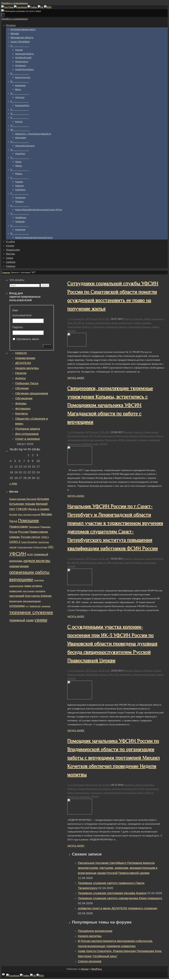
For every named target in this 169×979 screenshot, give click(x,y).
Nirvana (84, 969)
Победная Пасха (26, 383)
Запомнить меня (27, 339)
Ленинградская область (92, 562)
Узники (147, 319)
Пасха (13, 521)
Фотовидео (23, 408)
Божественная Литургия (22, 499)
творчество (35, 606)
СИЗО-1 (45, 537)
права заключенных (122, 323)
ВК (68, 562)
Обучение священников (31, 393)
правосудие (15, 591)
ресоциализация (32, 601)
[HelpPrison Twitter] (33, 7)
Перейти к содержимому (14, 3)
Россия (13, 531)
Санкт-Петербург (154, 558)
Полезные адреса (27, 428)
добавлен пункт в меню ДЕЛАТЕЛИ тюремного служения (117, 908)
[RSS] (47, 7)
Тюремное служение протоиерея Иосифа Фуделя (112, 893)
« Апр (13, 483)
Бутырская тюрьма (22, 504)
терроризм (45, 606)
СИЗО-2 (14, 541)
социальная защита (116, 327)
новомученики (19, 566)
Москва (46, 514)
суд (27, 606)
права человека (142, 323)
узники (155, 327)
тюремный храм (89, 444)
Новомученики (25, 358)
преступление (28, 591)
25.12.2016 (104, 785)
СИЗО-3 (148, 792)
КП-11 (81, 323)
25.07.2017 (104, 319)
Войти (47, 346)
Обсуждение (24, 398)
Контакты (21, 413)
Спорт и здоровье (27, 438)
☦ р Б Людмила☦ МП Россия (82, 319)
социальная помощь (139, 327)
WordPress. (96, 969)
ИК (90, 436)
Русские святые (30, 537)
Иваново (127, 670)
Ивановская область (97, 674)
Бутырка (43, 499)
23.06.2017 (104, 432)
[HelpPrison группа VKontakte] (41, 7)
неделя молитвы (36, 560)
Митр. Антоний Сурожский (29, 515)
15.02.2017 (104, 670)
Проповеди (34, 527)
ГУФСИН (21, 509)
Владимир (128, 785)
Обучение (138, 558)
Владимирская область (97, 788)
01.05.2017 (104, 558)
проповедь (125, 674)
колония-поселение (122, 788)
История (13, 514)
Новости (127, 319)
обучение (117, 562)
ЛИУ (109, 562)
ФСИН (30, 554)
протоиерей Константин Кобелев (30, 595)
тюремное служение (136, 440)
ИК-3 (111, 674)
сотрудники (98, 327)
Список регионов (89, 961)
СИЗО (121, 440)
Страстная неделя (25, 547)
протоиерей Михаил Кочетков (119, 792)
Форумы (20, 403)
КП (75, 323)
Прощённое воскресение (95, 931)
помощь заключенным (97, 323)
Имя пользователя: (22, 313)
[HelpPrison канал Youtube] (7, 7)
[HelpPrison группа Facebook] (21, 7)
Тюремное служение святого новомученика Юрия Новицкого (120, 898)
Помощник (110, 440)
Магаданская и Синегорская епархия (118, 436)
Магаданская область (151, 436)
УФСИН (71, 331)
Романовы (45, 527)
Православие (18, 526)
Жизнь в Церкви (75, 674)
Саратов (137, 319)
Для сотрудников (27, 434)
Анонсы (20, 378)
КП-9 (141, 788)
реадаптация (15, 601)
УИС (51, 547)
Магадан (127, 432)
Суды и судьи (40, 547)
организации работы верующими (85, 440)
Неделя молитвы (144, 785)
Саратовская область (78, 327)
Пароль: (17, 327)
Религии (148, 670)
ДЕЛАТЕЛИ (23, 363)
